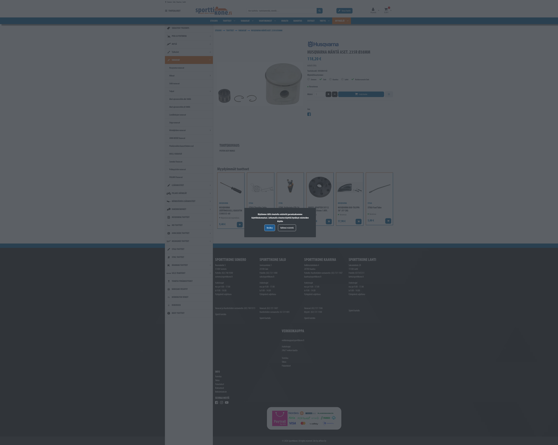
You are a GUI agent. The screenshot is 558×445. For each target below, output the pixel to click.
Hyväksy (270, 227)
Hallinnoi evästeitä (287, 227)
